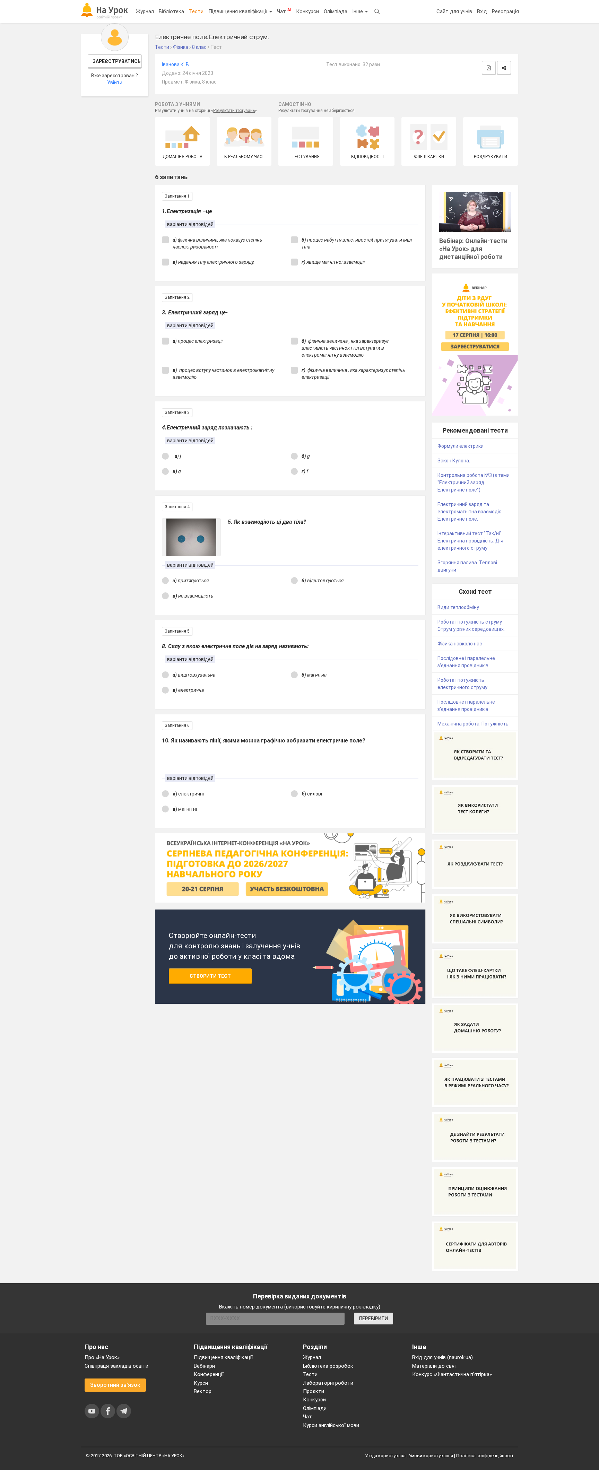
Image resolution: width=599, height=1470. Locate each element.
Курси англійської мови (331, 1425)
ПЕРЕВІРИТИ (373, 1318)
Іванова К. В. (176, 64)
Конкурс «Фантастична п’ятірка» (452, 1374)
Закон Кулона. (453, 460)
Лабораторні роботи (328, 1383)
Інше (358, 11)
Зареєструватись (117, 61)
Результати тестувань (234, 110)
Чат (284, 11)
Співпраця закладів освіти (116, 1366)
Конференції (209, 1374)
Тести (196, 11)
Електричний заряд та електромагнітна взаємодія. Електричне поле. (470, 512)
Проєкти (313, 1391)
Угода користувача (385, 1455)
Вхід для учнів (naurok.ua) (442, 1357)
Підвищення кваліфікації (238, 11)
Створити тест (210, 976)
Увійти (114, 82)
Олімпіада (335, 11)
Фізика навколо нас (459, 643)
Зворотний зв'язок (115, 1385)
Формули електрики (460, 446)
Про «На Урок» (102, 1357)
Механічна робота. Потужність (473, 724)
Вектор (202, 1391)
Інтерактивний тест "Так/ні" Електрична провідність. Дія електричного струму (470, 541)
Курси (201, 1383)
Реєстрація (505, 11)
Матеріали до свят (435, 1366)
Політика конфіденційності (484, 1455)
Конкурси (307, 11)
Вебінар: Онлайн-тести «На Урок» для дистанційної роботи (473, 248)
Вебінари (204, 1366)
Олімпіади (315, 1408)
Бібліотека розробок (328, 1366)
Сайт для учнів (454, 11)
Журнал (145, 11)
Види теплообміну (458, 607)
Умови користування (431, 1455)
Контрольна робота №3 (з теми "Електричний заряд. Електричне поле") (473, 482)
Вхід (482, 11)
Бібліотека (171, 11)
